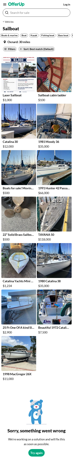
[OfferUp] (16, 4)
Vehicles (9, 21)
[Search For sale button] (7, 13)
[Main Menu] (5, 4)
